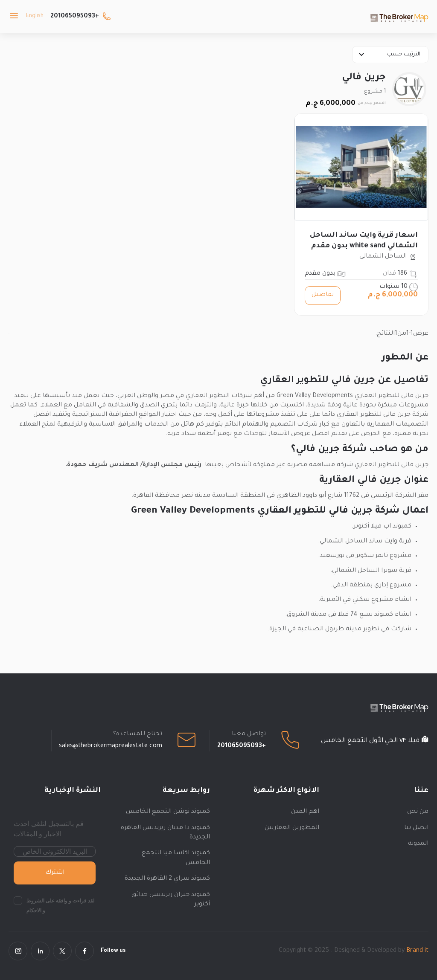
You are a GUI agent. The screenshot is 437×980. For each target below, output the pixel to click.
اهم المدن (305, 812)
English (35, 16)
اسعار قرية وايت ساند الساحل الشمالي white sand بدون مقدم (364, 241)
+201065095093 (74, 16)
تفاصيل (323, 295)
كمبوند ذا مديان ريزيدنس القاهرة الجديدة (165, 833)
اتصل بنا (416, 828)
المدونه (418, 844)
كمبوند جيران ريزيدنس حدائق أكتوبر (170, 900)
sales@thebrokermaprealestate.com (110, 746)
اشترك (54, 873)
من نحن (417, 812)
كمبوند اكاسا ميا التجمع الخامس (176, 858)
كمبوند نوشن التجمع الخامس (168, 812)
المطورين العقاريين (292, 828)
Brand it (417, 951)
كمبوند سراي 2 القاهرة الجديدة (167, 879)
